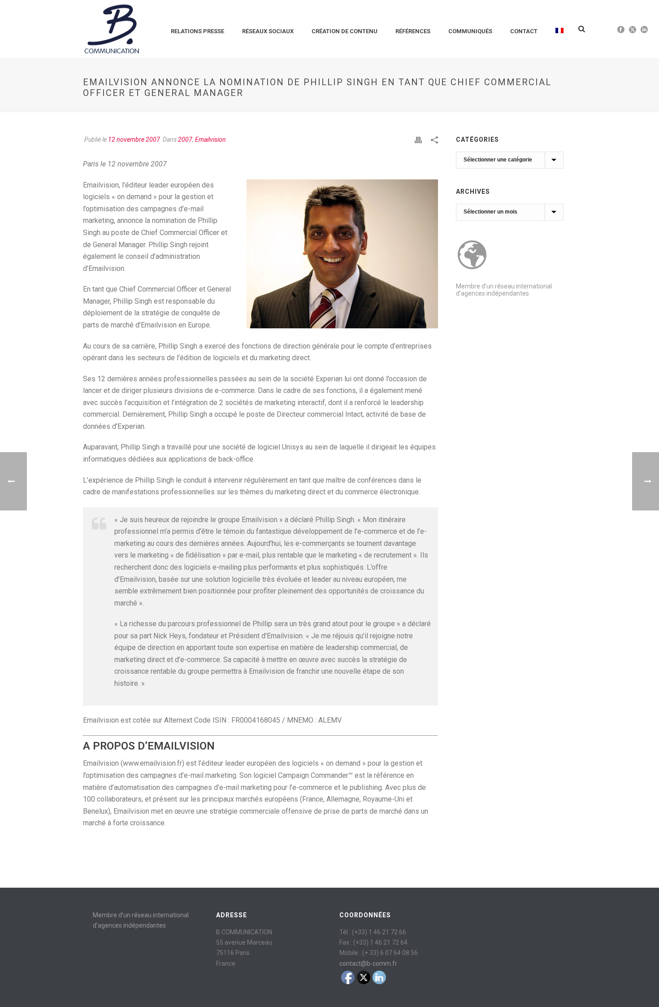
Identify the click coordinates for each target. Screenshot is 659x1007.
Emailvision (210, 139)
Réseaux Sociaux (268, 31)
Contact (524, 31)
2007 (185, 139)
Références (412, 31)
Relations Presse (197, 31)
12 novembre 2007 (134, 139)
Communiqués (470, 31)
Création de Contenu (344, 31)
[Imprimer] (418, 140)
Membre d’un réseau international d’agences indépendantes (504, 290)
